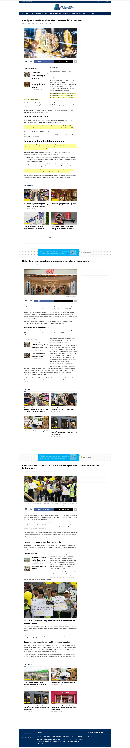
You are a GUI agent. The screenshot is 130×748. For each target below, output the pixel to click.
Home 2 (70, 739)
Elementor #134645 (56, 736)
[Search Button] (98, 2)
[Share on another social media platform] (75, 61)
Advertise (39, 736)
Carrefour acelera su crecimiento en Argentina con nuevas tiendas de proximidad (35, 228)
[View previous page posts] (34, 93)
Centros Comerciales (55, 13)
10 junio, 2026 (27, 231)
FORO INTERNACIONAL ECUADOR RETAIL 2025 (66, 738)
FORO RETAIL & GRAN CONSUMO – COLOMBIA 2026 (48, 739)
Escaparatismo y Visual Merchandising (72, 736)
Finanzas (55, 427)
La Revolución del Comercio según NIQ (36, 431)
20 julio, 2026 (35, 358)
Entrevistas (66, 13)
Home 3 (76, 739)
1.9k (42, 80)
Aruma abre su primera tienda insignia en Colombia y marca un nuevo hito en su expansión (63, 707)
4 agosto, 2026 (35, 89)
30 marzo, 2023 (25, 23)
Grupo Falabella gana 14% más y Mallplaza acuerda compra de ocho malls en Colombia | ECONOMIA (39, 560)
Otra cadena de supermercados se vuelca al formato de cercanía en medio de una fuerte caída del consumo (40, 75)
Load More (50, 237)
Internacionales (33, 264)
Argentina (32, 23)
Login (106, 1)
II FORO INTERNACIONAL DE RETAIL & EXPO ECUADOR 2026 (51, 741)
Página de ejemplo (41, 743)
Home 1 (64, 739)
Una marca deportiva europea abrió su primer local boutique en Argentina (38, 85)
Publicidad (86, 13)
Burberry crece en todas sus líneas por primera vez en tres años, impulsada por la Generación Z (64, 432)
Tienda (49, 743)
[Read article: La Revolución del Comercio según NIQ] (36, 422)
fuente (56, 67)
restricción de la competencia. (37, 638)
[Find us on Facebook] (88, 736)
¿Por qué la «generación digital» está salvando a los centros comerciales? (39, 355)
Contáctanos (47, 736)
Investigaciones (76, 13)
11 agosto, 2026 (35, 80)
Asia (54, 404)
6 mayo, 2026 (55, 231)
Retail (39, 264)
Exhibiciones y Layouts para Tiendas (45, 738)
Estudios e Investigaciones (39, 13)
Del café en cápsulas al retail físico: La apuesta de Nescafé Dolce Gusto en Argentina (63, 228)
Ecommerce (27, 427)
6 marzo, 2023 (25, 264)
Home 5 (82, 739)
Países (27, 13)
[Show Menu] (22, 13)
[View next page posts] (37, 93)
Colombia (32, 471)
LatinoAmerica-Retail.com (73, 741)
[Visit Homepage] (64, 7)
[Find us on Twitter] (103, 2)
